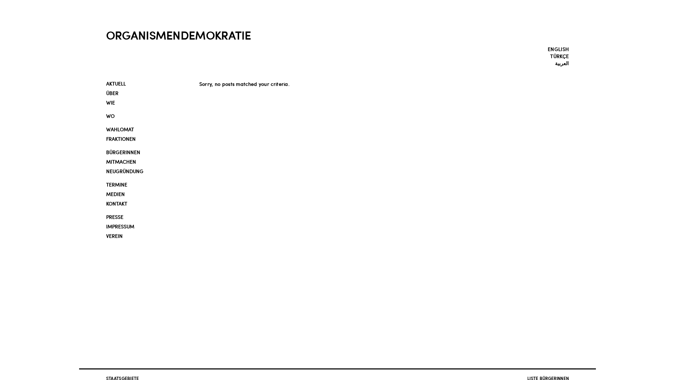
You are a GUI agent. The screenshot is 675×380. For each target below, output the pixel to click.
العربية (562, 62)
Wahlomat (120, 129)
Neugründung (124, 171)
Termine (116, 184)
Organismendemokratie (178, 35)
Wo (110, 116)
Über (112, 93)
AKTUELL (116, 83)
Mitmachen (121, 161)
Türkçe (559, 55)
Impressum (120, 226)
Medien (115, 194)
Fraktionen (121, 138)
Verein (114, 236)
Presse (114, 217)
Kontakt (116, 203)
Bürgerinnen (123, 152)
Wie (110, 102)
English (558, 48)
